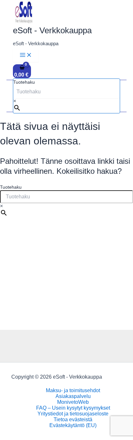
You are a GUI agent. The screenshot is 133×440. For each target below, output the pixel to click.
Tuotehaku (24, 82)
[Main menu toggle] (26, 55)
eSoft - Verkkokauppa (52, 30)
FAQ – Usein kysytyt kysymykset (73, 408)
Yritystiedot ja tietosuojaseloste (72, 413)
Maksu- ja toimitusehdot (73, 390)
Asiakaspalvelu (73, 396)
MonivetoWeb (73, 402)
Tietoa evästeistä (73, 419)
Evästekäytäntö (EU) (73, 425)
